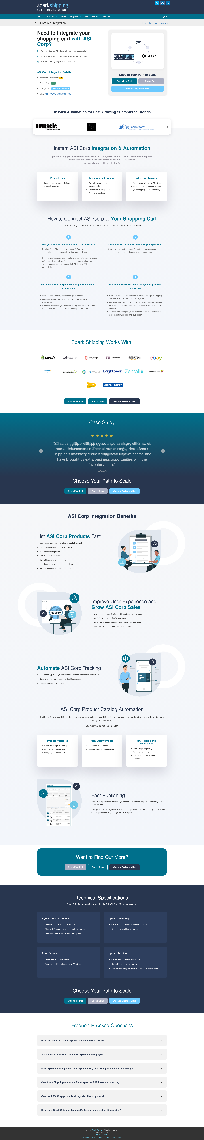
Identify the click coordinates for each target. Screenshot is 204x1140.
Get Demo (106, 16)
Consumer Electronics (60, 88)
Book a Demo (151, 81)
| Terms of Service (102, 1137)
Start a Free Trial (124, 81)
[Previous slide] (41, 451)
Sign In (164, 16)
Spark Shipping (97, 1130)
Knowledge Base (89, 1137)
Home (39, 16)
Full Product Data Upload (70, 933)
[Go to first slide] (163, 451)
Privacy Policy (116, 1137)
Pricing (63, 16)
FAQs (98, 1134)
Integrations (74, 16)
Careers (105, 1134)
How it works (50, 16)
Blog (86, 16)
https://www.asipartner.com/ (58, 93)
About (94, 16)
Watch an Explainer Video (137, 88)
